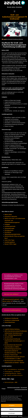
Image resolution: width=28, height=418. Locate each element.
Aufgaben (7, 224)
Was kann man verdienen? (11, 294)
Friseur (4, 388)
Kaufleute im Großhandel (11, 318)
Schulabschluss (9, 230)
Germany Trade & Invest (11, 354)
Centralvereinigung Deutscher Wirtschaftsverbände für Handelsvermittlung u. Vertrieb (13, 350)
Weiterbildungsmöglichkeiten (13, 234)
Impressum (20, 416)
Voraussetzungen (9, 228)
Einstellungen (12, 413)
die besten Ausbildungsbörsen (12, 310)
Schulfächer (8, 232)
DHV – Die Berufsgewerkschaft (13, 335)
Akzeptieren (11, 405)
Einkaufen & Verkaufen (11, 216)
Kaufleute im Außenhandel (12, 320)
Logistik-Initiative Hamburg (12, 329)
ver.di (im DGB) (9, 337)
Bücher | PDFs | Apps (10, 244)
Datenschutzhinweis (13, 416)
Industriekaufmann (10, 322)
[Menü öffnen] (14, 11)
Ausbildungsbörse (10, 242)
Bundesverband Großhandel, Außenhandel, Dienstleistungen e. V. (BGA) (15, 341)
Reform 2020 (8, 214)
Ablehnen (11, 409)
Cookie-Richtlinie (4, 416)
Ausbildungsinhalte (10, 226)
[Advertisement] (14, 258)
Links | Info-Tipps (9, 240)
